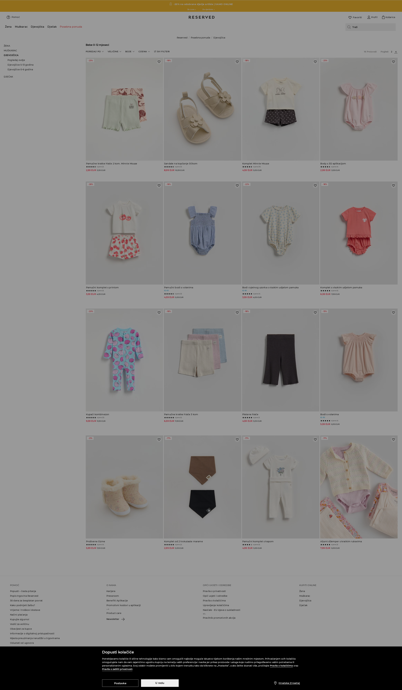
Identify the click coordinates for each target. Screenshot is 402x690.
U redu (159, 683)
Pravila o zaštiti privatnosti (117, 669)
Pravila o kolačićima (281, 665)
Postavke (120, 683)
